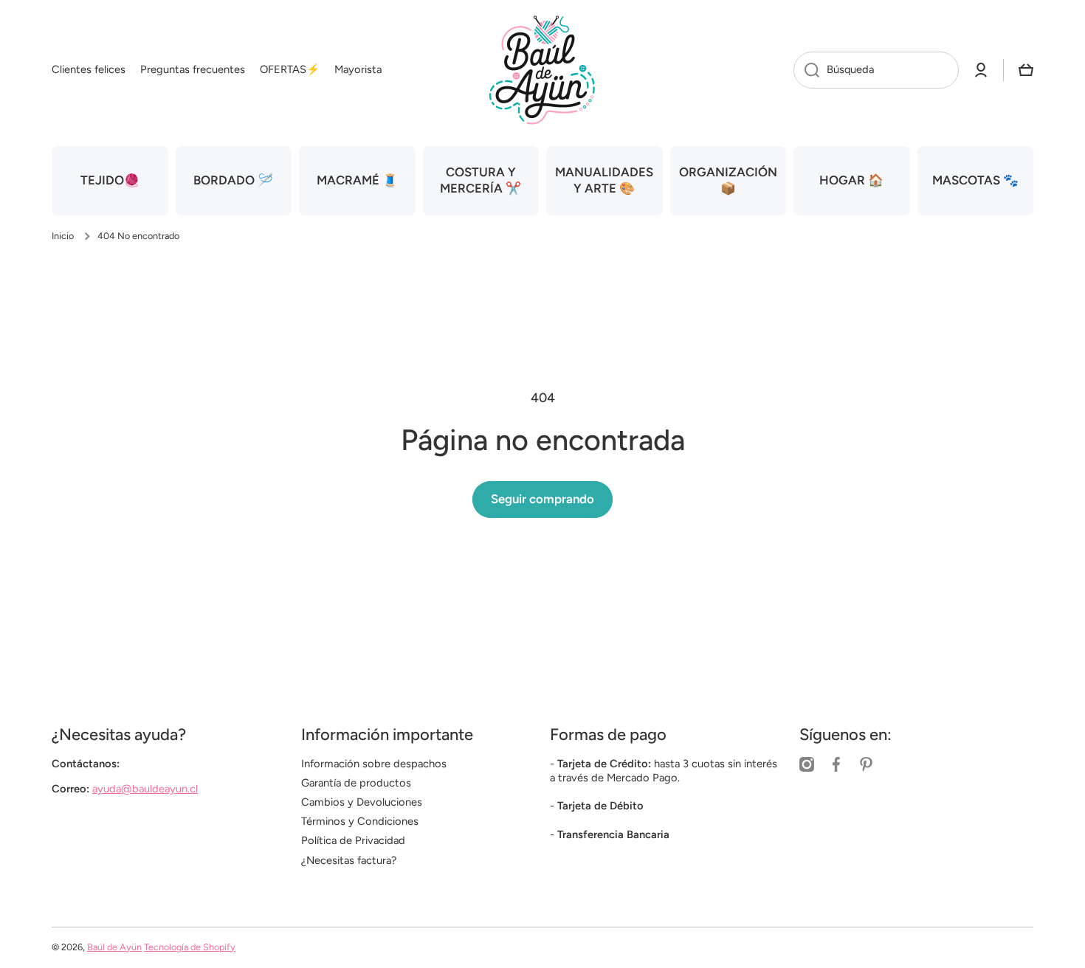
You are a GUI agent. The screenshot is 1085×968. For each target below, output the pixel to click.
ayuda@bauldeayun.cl (145, 788)
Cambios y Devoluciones (361, 802)
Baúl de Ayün (114, 947)
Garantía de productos (356, 782)
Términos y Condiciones (359, 821)
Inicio (63, 235)
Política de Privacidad (353, 840)
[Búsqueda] (806, 70)
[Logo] (542, 70)
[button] (1026, 70)
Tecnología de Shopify (189, 947)
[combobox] (876, 70)
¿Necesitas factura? (348, 860)
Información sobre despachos (374, 763)
